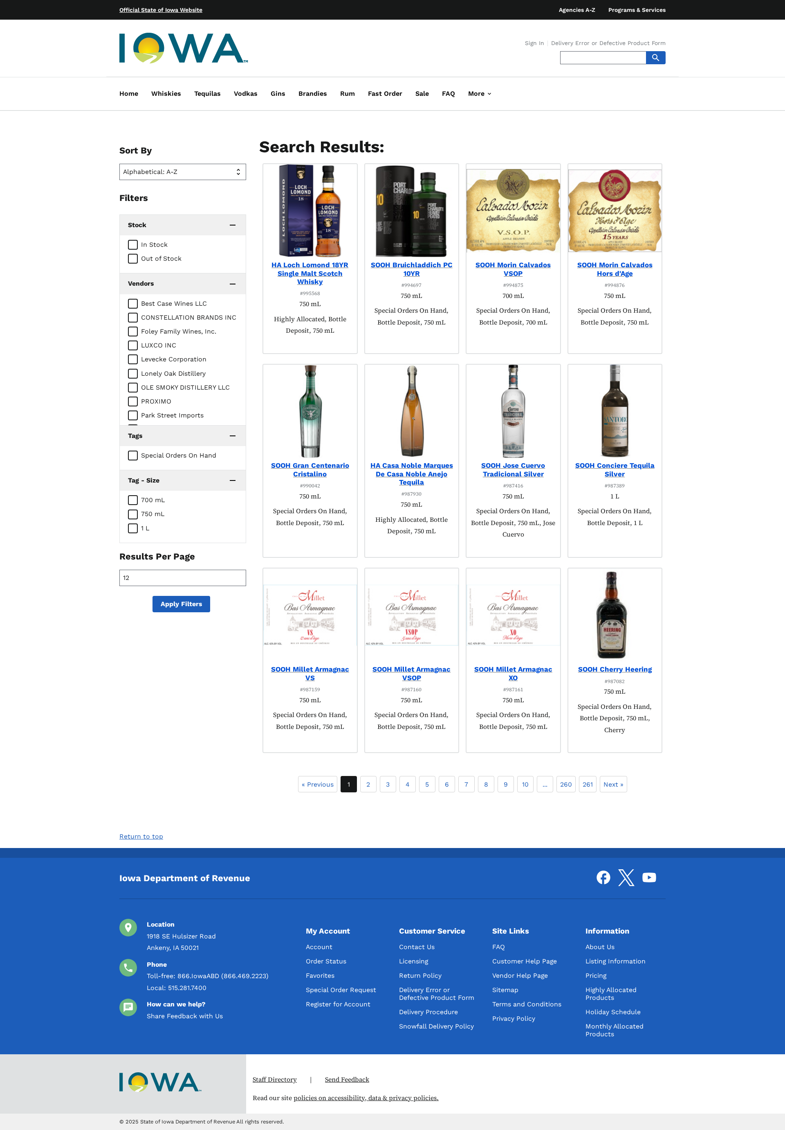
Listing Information (615, 961)
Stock (137, 225)
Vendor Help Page (520, 975)
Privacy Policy (513, 1018)
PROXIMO (156, 401)
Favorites (320, 975)
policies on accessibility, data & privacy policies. (366, 1098)
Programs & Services (637, 10)
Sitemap (505, 990)
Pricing (595, 975)
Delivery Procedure (428, 1012)
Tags (135, 436)
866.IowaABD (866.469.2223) (223, 976)
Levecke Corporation (173, 359)
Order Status (326, 961)
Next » (613, 784)
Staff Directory (275, 1079)
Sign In (534, 43)
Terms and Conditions (526, 1004)
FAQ (498, 947)
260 (566, 784)
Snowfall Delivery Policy (436, 1026)
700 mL (153, 500)
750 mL (152, 514)
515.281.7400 (187, 988)
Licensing (413, 961)
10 (525, 784)
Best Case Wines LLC (174, 303)
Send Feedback (347, 1079)
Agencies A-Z (577, 10)
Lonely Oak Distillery (173, 373)
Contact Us (417, 947)
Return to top (141, 836)
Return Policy (420, 975)
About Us (600, 947)
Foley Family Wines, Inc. (178, 331)
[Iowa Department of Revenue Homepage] (184, 50)
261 (588, 784)
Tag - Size (143, 480)
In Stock (154, 244)
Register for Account (338, 1004)
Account (319, 947)
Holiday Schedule (613, 1012)
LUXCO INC (158, 345)
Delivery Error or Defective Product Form (608, 43)
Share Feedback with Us (185, 1016)
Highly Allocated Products (611, 993)
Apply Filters (181, 604)
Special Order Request (341, 990)
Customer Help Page (524, 961)
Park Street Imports (172, 415)
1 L (145, 528)
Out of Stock (161, 258)
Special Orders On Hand (178, 455)
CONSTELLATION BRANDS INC (188, 317)
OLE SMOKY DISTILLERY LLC (185, 387)
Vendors (141, 283)
